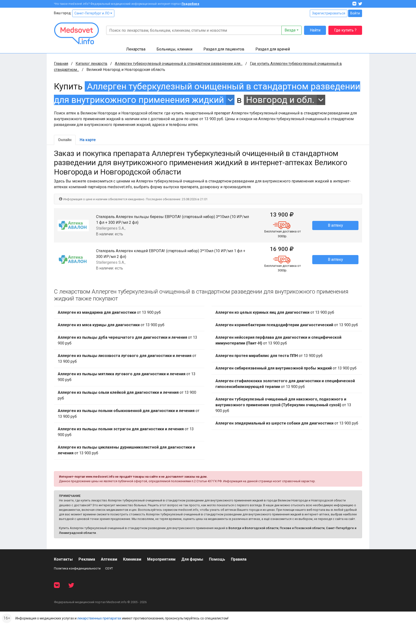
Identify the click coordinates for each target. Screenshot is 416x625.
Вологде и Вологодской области (253, 528)
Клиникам (132, 559)
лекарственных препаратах (99, 618)
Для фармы (192, 559)
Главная (61, 63)
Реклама (86, 559)
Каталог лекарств (91, 63)
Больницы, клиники (174, 49)
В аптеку (335, 225)
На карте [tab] (88, 140)
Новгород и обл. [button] (280, 100)
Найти (315, 30)
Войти (355, 13)
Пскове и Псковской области (302, 528)
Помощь (217, 559)
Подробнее (190, 4)
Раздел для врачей (272, 49)
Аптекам (109, 559)
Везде (290, 30)
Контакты (63, 559)
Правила (239, 559)
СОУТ (109, 568)
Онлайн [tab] (65, 140)
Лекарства (135, 49)
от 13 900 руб (109, 312)
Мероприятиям (161, 559)
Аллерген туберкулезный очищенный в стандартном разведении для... (178, 63)
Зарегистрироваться (328, 13)
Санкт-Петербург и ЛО (92, 13)
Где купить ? (345, 30)
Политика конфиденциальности (77, 568)
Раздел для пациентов (223, 49)
